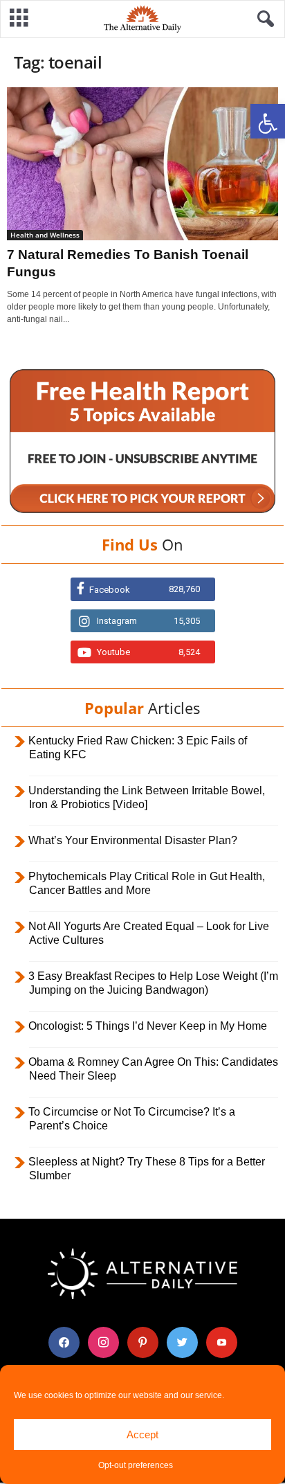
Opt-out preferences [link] (135, 1465)
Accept (142, 1434)
